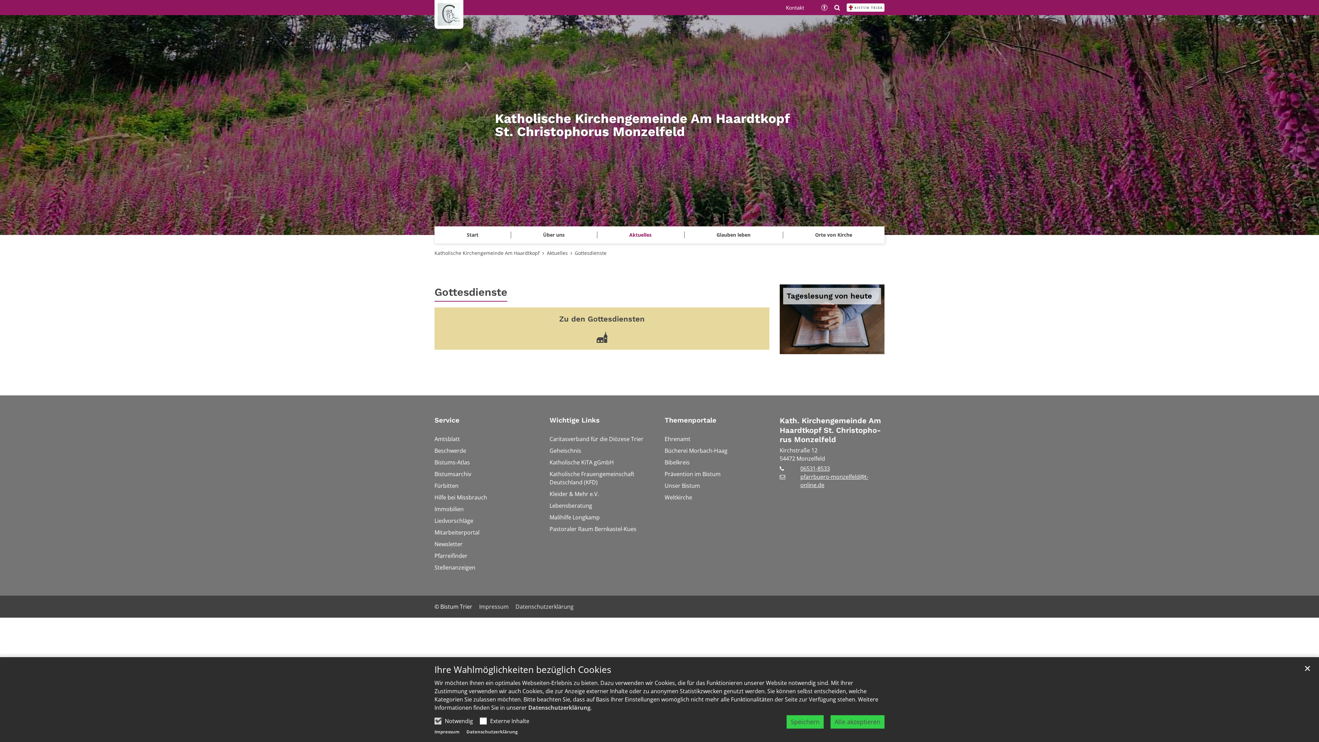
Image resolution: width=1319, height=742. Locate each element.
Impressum (447, 732)
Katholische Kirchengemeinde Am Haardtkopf (487, 253)
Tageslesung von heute (829, 296)
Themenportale (691, 420)
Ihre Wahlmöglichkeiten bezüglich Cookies (523, 669)
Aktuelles (557, 253)
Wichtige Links (575, 420)
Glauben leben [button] (734, 235)
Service (447, 420)
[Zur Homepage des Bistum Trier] (865, 7)
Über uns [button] (554, 235)
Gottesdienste (591, 253)
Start (472, 235)
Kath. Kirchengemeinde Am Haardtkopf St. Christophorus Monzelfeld (830, 430)
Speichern (805, 722)
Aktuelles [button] (640, 235)
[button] (833, 235)
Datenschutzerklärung (559, 707)
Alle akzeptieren (857, 722)
